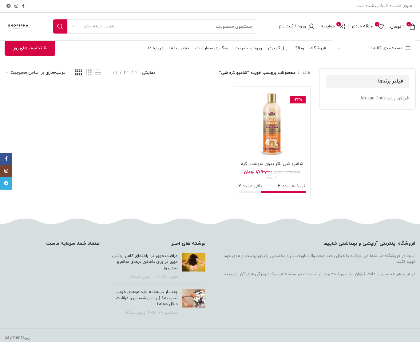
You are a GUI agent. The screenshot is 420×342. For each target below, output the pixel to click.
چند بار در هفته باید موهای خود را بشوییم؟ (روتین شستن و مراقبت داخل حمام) (147, 298)
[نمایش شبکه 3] (89, 73)
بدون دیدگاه (140, 277)
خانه (306, 73)
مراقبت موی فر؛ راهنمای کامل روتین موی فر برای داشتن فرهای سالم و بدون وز (145, 262)
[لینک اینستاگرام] (16, 6)
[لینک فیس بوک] (23, 6)
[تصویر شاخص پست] (193, 266)
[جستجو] (60, 26)
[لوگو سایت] (18, 26)
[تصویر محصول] (272, 124)
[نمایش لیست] (98, 73)
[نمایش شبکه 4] (78, 73)
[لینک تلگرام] (9, 6)
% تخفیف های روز (30, 48)
